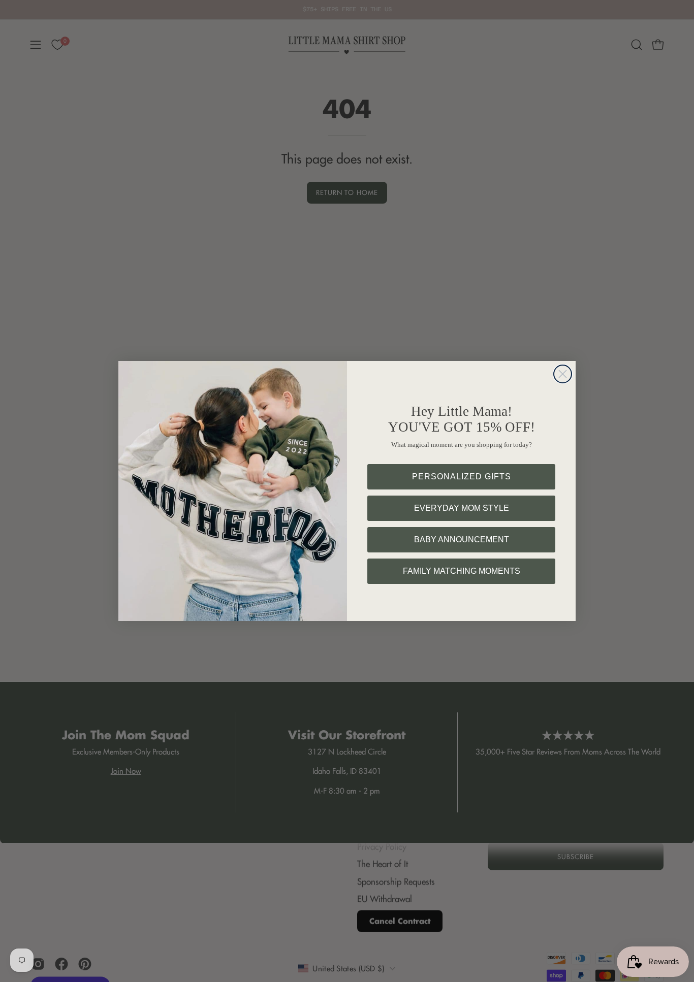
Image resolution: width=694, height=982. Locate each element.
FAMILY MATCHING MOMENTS (461, 571)
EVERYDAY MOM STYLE (461, 508)
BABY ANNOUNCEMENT (461, 539)
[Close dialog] (563, 374)
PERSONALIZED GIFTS (461, 476)
